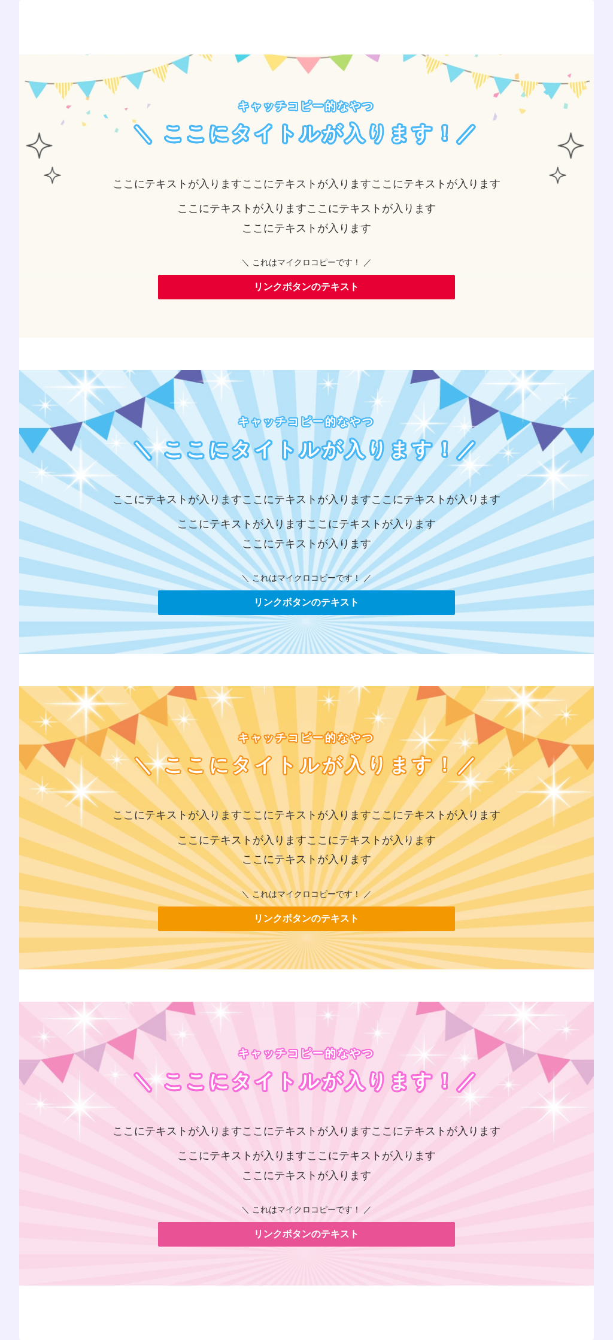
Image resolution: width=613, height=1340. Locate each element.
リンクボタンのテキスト (306, 286)
